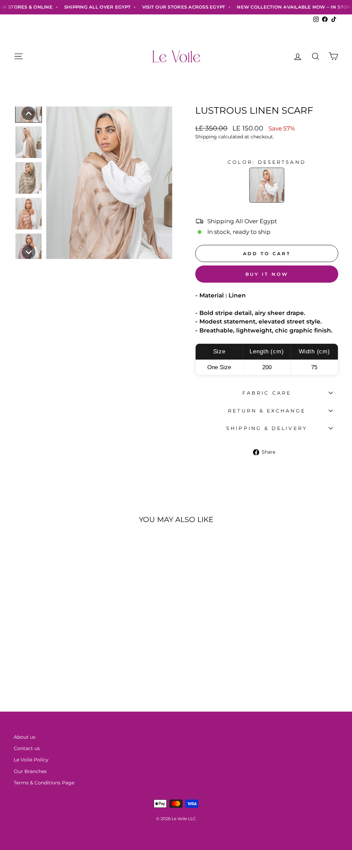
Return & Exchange (266, 410)
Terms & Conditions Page (44, 783)
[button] (28, 113)
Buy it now (266, 274)
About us (24, 737)
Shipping (206, 137)
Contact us (27, 748)
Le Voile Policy (31, 760)
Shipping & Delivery (266, 428)
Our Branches (30, 771)
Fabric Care (266, 393)
